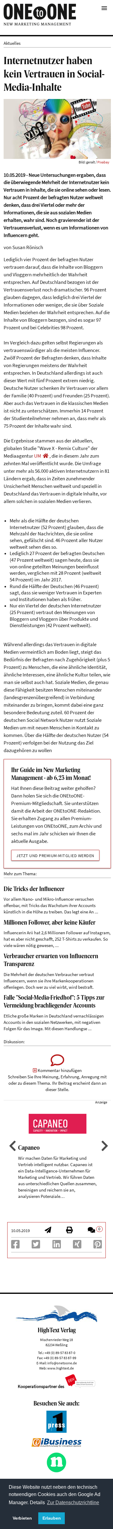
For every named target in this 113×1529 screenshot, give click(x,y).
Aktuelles (12, 43)
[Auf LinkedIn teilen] (56, 1246)
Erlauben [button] (51, 1518)
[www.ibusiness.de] (56, 1445)
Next (104, 1146)
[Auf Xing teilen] (77, 1246)
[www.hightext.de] (56, 1320)
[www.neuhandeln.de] (56, 1471)
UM (37, 456)
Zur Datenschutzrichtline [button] (73, 1502)
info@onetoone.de (62, 1363)
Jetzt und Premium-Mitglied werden (55, 855)
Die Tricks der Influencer (34, 889)
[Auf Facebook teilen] (15, 1246)
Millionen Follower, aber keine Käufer (50, 923)
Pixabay (103, 162)
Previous (12, 1146)
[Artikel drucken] (69, 1231)
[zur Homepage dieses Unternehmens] (46, 456)
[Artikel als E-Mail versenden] (48, 1231)
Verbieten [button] (22, 1518)
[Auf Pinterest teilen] (97, 1246)
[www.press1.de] (56, 1431)
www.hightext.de (60, 1368)
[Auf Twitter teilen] (36, 1246)
